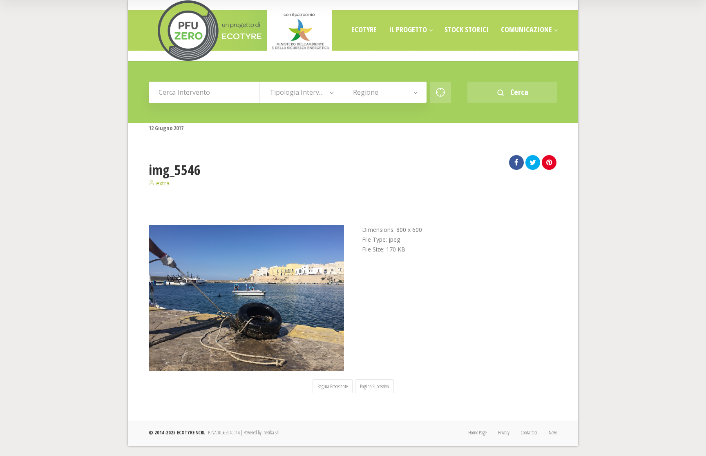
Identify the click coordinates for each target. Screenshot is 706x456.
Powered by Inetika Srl (261, 432)
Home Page (477, 432)
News (553, 432)
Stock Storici (467, 29)
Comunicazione (526, 29)
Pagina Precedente (332, 386)
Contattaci (529, 432)
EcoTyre (364, 29)
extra (162, 183)
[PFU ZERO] (241, 30)
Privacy (503, 432)
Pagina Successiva (374, 386)
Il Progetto (408, 29)
